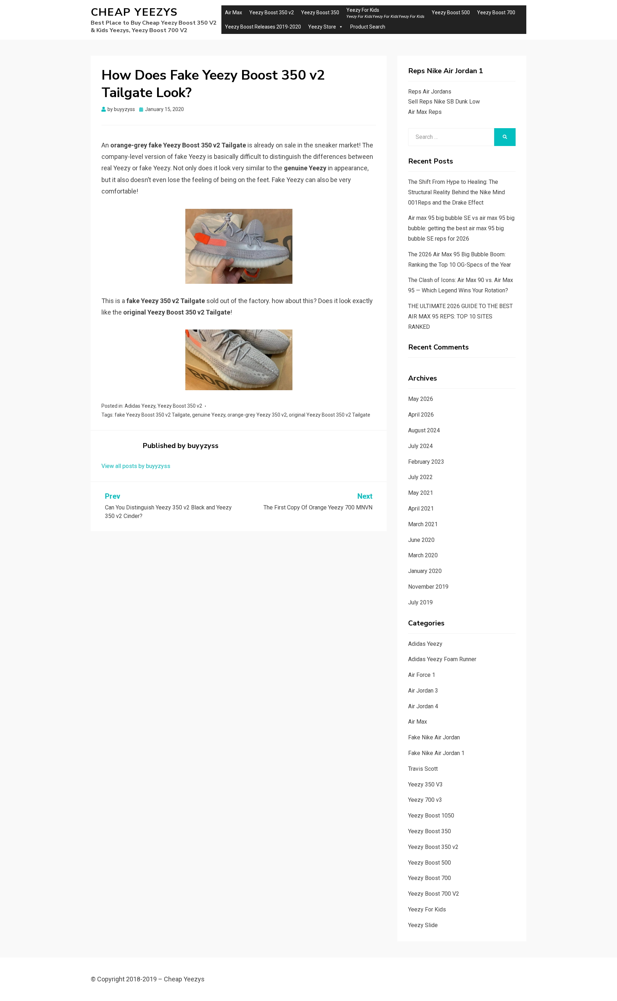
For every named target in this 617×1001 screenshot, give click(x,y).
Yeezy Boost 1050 (431, 815)
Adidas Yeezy (140, 406)
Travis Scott (423, 768)
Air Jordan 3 (423, 690)
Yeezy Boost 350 (320, 12)
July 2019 (420, 602)
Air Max (233, 12)
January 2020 (425, 571)
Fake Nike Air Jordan (434, 737)
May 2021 (420, 492)
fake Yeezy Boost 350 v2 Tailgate (152, 415)
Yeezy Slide (423, 925)
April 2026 (421, 414)
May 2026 (420, 399)
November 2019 (428, 586)
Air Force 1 (421, 674)
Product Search (367, 27)
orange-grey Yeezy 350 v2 (257, 415)
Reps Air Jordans (429, 91)
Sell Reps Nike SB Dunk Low (444, 101)
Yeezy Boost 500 (451, 12)
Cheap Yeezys (134, 12)
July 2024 (420, 446)
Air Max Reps (425, 112)
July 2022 (420, 477)
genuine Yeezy (208, 415)
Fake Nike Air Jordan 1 (436, 753)
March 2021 (423, 524)
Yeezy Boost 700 (496, 12)
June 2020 (421, 540)
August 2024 (424, 430)
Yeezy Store (322, 27)
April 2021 (421, 508)
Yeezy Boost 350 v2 (271, 12)
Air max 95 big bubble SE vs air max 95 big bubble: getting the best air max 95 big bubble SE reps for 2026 (461, 228)
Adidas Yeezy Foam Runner (442, 659)
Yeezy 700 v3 (425, 799)
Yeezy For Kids (427, 909)
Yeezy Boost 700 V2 (433, 893)
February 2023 (426, 461)
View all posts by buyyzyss (135, 466)
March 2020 (423, 555)
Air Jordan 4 (423, 706)
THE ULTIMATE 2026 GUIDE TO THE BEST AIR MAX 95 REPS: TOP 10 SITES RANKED (460, 316)
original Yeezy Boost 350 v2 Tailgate (329, 415)
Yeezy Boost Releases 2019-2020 (263, 27)
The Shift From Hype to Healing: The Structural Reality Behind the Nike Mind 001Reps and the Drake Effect (456, 192)
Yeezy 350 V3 (425, 784)
